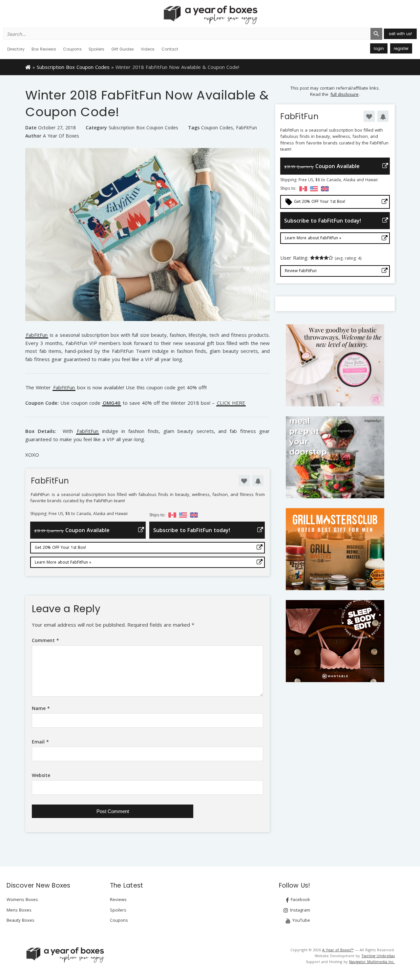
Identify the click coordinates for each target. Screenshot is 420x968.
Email (40, 742)
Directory (16, 49)
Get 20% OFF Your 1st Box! (60, 547)
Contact (169, 49)
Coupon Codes (217, 127)
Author (33, 136)
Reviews (118, 899)
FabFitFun (246, 127)
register (401, 48)
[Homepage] (28, 66)
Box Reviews (44, 49)
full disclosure (344, 94)
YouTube (300, 920)
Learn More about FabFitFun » (63, 562)
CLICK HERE (231, 403)
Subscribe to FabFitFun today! (191, 530)
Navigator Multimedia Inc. (372, 961)
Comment (45, 640)
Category (96, 127)
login (379, 48)
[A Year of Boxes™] (210, 14)
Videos (148, 49)
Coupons (72, 49)
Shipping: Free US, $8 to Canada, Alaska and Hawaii (79, 514)
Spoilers (96, 49)
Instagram (299, 910)
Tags (194, 127)
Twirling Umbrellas (378, 955)
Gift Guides (122, 49)
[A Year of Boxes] (64, 955)
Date (30, 127)
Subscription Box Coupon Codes (73, 67)
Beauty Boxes (20, 920)
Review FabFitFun (301, 270)
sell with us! (400, 33)
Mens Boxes (19, 910)
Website (41, 775)
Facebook (299, 899)
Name (41, 708)
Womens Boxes (22, 899)
